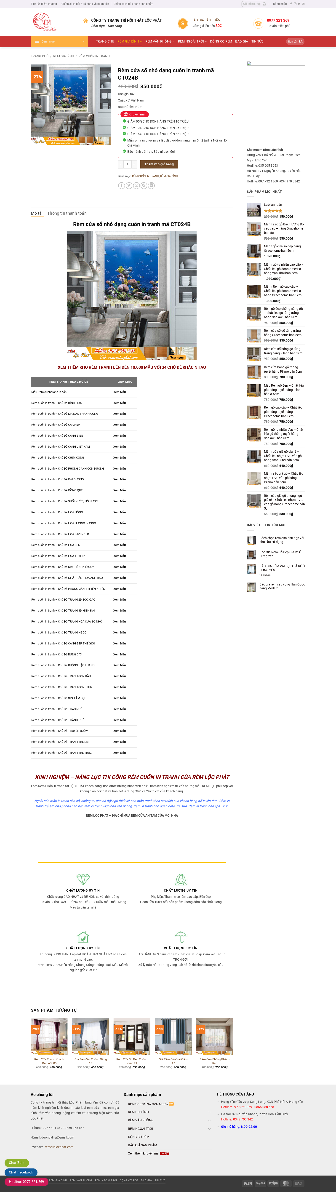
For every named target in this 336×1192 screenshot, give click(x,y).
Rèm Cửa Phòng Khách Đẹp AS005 (49, 1061)
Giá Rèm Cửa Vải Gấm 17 (173, 1061)
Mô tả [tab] (36, 213)
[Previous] (31, 1047)
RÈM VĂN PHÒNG (158, 41)
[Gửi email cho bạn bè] (136, 185)
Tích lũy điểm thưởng (44, 3)
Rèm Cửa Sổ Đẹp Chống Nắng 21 (131, 1061)
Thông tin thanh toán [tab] (67, 213)
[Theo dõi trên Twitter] (299, 4)
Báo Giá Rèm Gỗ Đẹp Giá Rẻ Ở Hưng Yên (280, 554)
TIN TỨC (257, 41)
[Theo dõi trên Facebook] (291, 4)
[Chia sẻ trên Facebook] (121, 185)
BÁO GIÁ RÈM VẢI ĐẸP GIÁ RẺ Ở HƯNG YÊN (282, 568)
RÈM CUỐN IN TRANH (94, 56)
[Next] (232, 1047)
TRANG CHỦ (105, 41)
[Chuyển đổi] (209, 1112)
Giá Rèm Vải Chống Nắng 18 (91, 1061)
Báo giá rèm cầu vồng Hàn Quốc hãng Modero (282, 586)
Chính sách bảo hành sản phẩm (133, 3)
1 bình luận (268, 575)
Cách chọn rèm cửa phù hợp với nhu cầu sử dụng (281, 540)
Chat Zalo (17, 1163)
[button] (254, 4)
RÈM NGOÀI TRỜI (191, 41)
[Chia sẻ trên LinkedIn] (151, 185)
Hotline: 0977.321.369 (26, 1182)
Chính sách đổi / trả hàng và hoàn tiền (85, 3)
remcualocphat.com (59, 1147)
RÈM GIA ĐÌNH (128, 41)
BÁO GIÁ (241, 41)
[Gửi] (300, 41)
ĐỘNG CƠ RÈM (221, 41)
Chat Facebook (21, 1172)
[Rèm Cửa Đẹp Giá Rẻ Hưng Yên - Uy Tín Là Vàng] (54, 22)
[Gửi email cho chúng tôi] (303, 4)
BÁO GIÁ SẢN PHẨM (206, 20)
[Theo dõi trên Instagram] (295, 4)
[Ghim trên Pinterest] (144, 185)
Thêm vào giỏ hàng (159, 164)
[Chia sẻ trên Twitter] (129, 185)
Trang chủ (39, 56)
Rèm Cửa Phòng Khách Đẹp (214, 1061)
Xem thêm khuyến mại (143, 1153)
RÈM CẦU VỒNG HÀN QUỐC (148, 1104)
